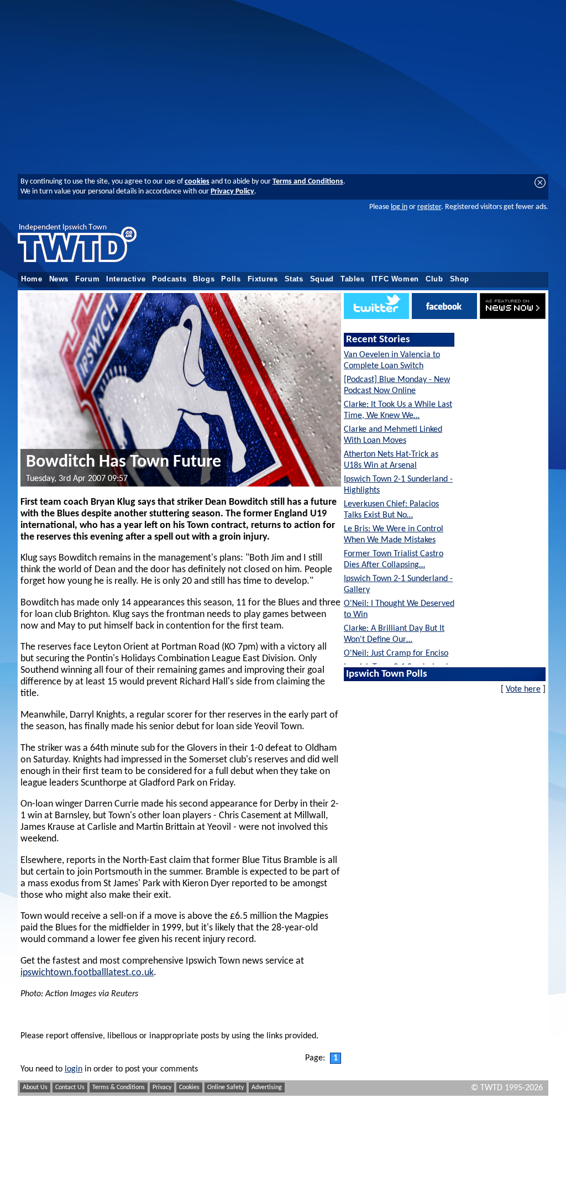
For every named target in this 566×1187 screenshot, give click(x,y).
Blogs (203, 279)
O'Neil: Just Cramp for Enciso (396, 653)
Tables (352, 279)
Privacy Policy (232, 191)
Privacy (162, 1087)
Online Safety (225, 1087)
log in (399, 207)
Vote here (523, 689)
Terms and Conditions (307, 181)
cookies (197, 181)
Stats (294, 279)
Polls (230, 279)
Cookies (189, 1087)
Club (434, 279)
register (429, 207)
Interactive (125, 279)
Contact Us (70, 1087)
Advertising (266, 1087)
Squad (322, 279)
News (59, 279)
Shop (460, 279)
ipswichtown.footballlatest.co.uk (87, 972)
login (73, 1069)
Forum (87, 279)
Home (32, 279)
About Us (35, 1087)
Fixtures (263, 279)
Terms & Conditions (118, 1087)
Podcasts (169, 279)
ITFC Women (395, 279)
